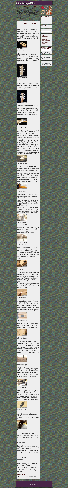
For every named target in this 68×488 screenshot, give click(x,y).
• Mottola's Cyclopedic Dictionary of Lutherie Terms (46, 22)
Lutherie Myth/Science (45, 42)
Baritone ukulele (43, 26)
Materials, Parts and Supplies (46, 38)
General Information (44, 37)
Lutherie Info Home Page (45, 36)
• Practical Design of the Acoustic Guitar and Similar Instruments (46, 20)
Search (42, 32)
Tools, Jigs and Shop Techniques (46, 40)
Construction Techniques (45, 39)
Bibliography (43, 43)
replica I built (21, 7)
